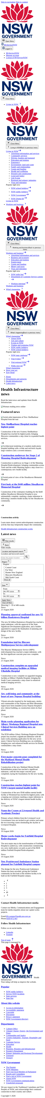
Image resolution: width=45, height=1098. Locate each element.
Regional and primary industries (23, 180)
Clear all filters (7, 603)
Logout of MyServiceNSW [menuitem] (17, 58)
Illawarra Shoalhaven (14, 575)
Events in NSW (17, 343)
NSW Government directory (17, 1019)
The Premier (11, 1067)
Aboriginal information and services (25, 153)
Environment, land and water (22, 165)
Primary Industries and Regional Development (24, 1053)
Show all (7, 580)
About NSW (16, 338)
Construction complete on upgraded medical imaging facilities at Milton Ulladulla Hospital (19, 668)
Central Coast (11, 567)
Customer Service (13, 1042)
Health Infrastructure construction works (17, 529)
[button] (7, 881)
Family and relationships (20, 167)
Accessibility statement (15, 1010)
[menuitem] (12, 53)
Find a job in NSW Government (18, 1076)
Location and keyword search (12, 554)
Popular (5, 986)
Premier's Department (14, 1051)
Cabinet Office (12, 1029)
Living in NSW (13, 151)
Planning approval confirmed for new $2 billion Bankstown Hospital (22, 616)
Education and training (20, 160)
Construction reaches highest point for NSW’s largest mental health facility (20, 786)
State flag (9, 998)
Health (8, 1047)
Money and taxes (17, 266)
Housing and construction (21, 174)
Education (10, 1044)
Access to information (14, 1008)
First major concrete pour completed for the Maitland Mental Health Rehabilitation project (21, 759)
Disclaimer (10, 1015)
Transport (10, 1055)
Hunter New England (14, 572)
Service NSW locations (15, 994)
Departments (7, 1024)
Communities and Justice (16, 1035)
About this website (10, 1003)
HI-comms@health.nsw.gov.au (18, 916)
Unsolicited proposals (14, 1083)
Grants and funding (18, 169)
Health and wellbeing (19, 171)
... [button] (7, 890)
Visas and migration (19, 182)
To (4, 594)
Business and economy (20, 258)
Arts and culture (17, 341)
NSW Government (10, 1062)
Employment (16, 262)
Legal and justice (17, 176)
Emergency (15, 162)
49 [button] (7, 892)
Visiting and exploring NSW (22, 345)
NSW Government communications (20, 1081)
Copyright (10, 1012)
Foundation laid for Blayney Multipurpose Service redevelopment (19, 643)
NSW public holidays (19, 347)
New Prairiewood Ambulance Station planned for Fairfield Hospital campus (20, 863)
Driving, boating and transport (23, 158)
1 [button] (6, 883)
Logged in (8, 49)
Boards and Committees (15, 1074)
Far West (9, 570)
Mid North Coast (12, 577)
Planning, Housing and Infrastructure (20, 1049)
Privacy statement (13, 1017)
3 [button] (6, 888)
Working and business (16, 253)
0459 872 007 (12, 919)
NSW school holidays (19, 350)
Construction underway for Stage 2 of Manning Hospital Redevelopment (20, 456)
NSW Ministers (12, 1069)
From (5, 589)
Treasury (9, 1058)
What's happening (14, 336)
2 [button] (6, 886)
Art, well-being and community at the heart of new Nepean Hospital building (21, 695)
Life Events (15, 178)
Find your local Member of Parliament (21, 1072)
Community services (19, 156)
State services (11, 996)
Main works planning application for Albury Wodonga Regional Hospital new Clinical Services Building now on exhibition (22, 725)
